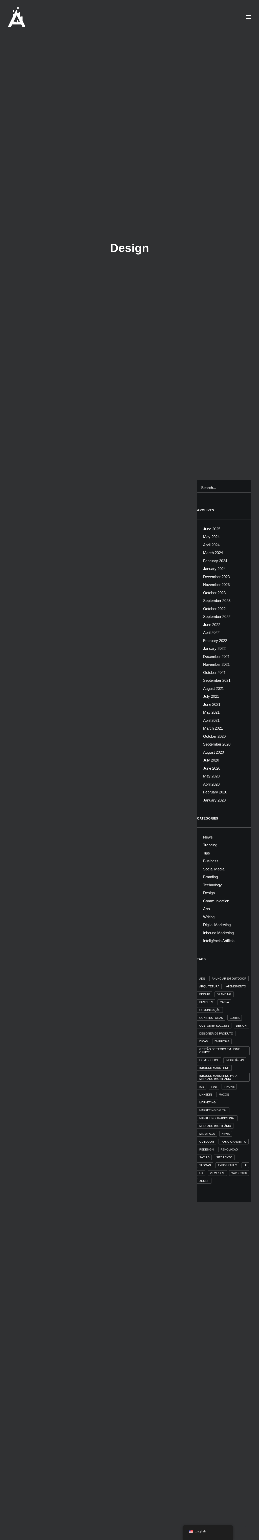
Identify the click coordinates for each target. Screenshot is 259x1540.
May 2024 (211, 537)
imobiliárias (235, 1060)
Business (32, 897)
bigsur (204, 994)
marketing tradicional (217, 1118)
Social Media (213, 869)
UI (245, 1165)
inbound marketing (214, 1067)
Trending (23, 658)
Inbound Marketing (218, 933)
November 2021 (216, 664)
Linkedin (205, 1094)
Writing (208, 917)
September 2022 (216, 616)
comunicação (210, 1009)
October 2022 (214, 609)
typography (227, 1165)
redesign (206, 1149)
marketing (207, 1102)
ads (202, 978)
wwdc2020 (239, 1173)
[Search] (224, 488)
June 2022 (211, 624)
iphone (229, 1086)
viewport (217, 1173)
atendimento (236, 986)
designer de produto (216, 1033)
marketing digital (213, 1110)
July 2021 (211, 696)
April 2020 (211, 784)
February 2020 (215, 792)
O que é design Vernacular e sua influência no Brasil (70, 1198)
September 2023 (216, 600)
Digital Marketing (76, 704)
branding (224, 994)
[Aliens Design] (16, 17)
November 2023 (216, 584)
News (21, 1529)
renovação (229, 1149)
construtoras (211, 1017)
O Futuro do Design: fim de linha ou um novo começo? (72, 620)
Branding (38, 658)
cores (235, 1017)
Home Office (209, 1060)
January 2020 (214, 800)
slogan (205, 1165)
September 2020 (216, 744)
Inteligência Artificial (44, 613)
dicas (203, 1041)
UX (201, 1173)
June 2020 (211, 768)
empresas (221, 1041)
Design (22, 613)
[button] (98, 540)
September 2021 (216, 680)
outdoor (206, 1141)
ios (201, 1086)
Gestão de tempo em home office (219, 1051)
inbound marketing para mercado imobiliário (218, 1077)
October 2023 (214, 593)
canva (224, 1002)
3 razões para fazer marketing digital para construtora (71, 712)
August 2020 (213, 752)
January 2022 (214, 648)
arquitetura (209, 986)
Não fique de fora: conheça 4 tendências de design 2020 (73, 1536)
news (226, 1133)
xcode (204, 1180)
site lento (224, 1157)
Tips (20, 704)
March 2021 (213, 728)
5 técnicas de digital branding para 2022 (57, 666)
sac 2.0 (204, 1157)
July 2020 (211, 760)
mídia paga (207, 1133)
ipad (214, 1086)
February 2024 (215, 561)
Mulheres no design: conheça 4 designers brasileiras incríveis (79, 1344)
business (206, 1002)
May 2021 (211, 712)
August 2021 (213, 688)
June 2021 (211, 704)
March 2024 (213, 553)
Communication (51, 704)
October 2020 (214, 736)
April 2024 (211, 545)
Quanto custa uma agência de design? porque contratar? (74, 904)
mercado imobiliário (215, 1125)
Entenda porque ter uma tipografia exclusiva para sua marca (78, 1051)
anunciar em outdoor (229, 978)
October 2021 (214, 672)
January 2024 (214, 569)
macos (224, 1094)
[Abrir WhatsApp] (246, 1527)
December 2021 (216, 656)
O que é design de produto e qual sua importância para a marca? (82, 1490)
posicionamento (233, 1141)
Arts (206, 909)
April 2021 (211, 720)
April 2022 (211, 632)
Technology (212, 885)
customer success (214, 1025)
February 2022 (215, 640)
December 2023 (216, 577)
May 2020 (211, 776)
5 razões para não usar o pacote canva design (63, 758)
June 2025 (211, 529)
